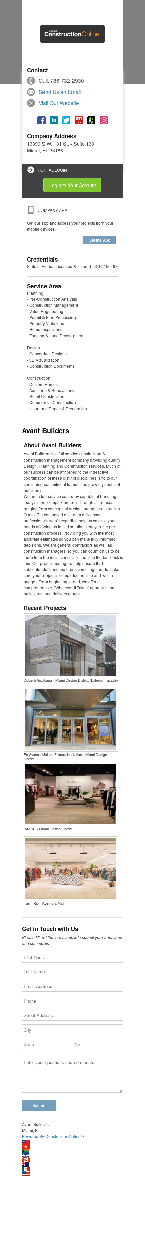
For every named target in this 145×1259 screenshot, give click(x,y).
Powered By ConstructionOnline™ (53, 1136)
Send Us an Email (60, 91)
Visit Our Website (59, 102)
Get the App (99, 240)
